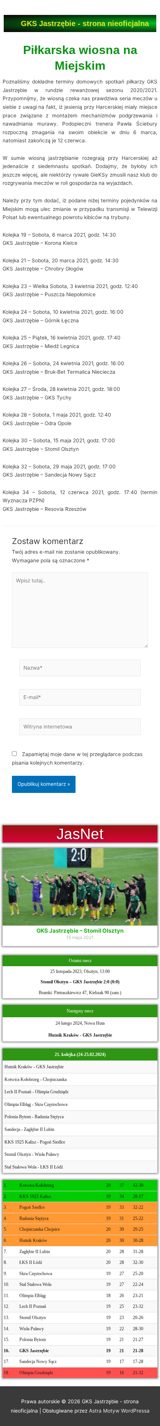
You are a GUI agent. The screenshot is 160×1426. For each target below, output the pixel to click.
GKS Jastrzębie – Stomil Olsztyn (80, 930)
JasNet (80, 834)
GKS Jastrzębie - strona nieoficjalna (85, 23)
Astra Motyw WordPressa (119, 1411)
